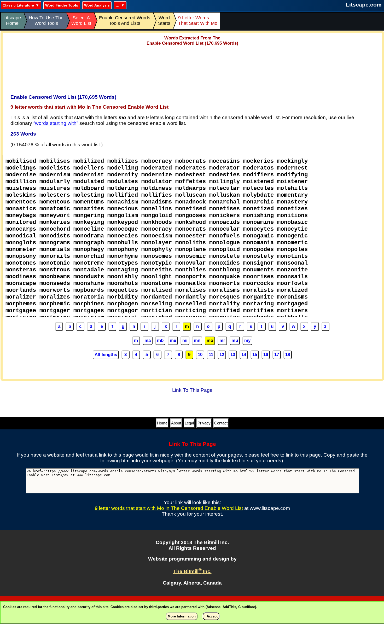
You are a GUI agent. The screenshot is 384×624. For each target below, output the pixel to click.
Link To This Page (192, 390)
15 (254, 354)
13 (232, 354)
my (247, 340)
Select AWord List (81, 20)
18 (287, 354)
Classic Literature (18, 5)
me (173, 340)
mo (210, 340)
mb (160, 340)
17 (276, 354)
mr (222, 340)
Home (162, 423)
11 (211, 354)
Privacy (204, 423)
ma (147, 340)
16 (265, 354)
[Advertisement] (192, 68)
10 (200, 354)
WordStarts (164, 20)
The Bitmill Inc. (192, 571)
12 (221, 354)
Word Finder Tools (61, 5)
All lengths (106, 354)
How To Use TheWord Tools (46, 20)
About (176, 423)
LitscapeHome (12, 20)
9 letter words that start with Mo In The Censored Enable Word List (169, 508)
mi (185, 340)
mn (197, 340)
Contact (221, 423)
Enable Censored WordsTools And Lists (124, 20)
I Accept (211, 616)
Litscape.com (364, 5)
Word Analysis (97, 5)
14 (243, 354)
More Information (182, 616)
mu (234, 340)
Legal (189, 423)
